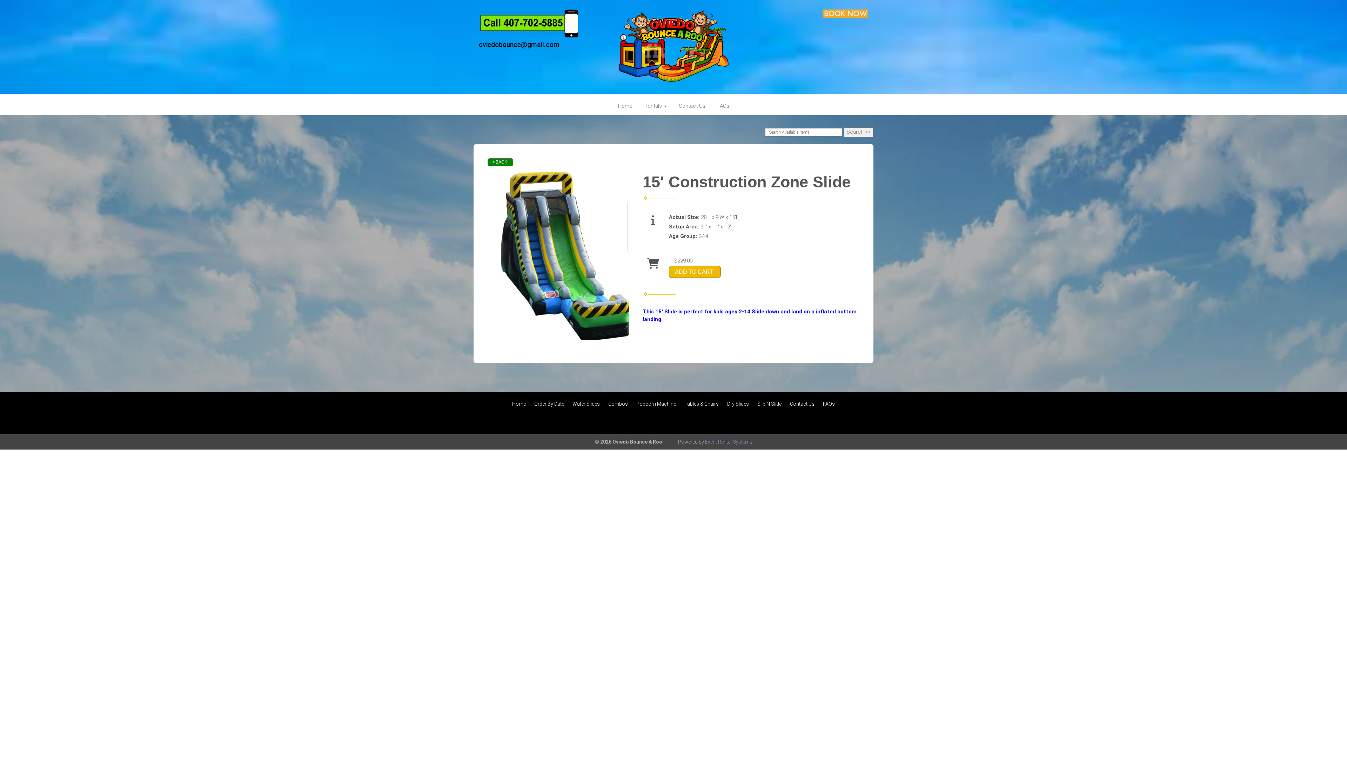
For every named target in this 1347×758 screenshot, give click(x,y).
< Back (499, 162)
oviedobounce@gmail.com (519, 45)
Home (625, 106)
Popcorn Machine (656, 404)
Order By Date (549, 404)
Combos (618, 404)
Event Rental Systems (728, 442)
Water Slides (586, 404)
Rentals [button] (653, 106)
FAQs (723, 106)
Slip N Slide (769, 404)
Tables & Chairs (701, 404)
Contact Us (692, 106)
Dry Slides (738, 404)
